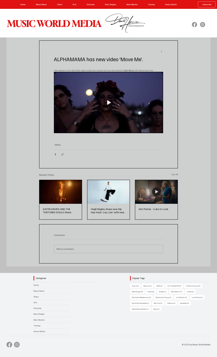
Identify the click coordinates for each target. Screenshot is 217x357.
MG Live (159, 303)
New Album (177, 291)
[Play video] (108, 102)
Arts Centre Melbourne (142, 297)
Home (36, 285)
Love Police (198, 297)
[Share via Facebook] (55, 154)
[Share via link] (62, 154)
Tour (136, 286)
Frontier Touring (194, 286)
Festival (172, 303)
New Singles (39, 314)
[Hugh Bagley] (108, 192)
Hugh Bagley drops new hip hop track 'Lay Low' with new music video (107, 210)
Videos (57, 144)
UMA (160, 286)
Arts (35, 302)
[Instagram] (202, 24)
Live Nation (182, 297)
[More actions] (161, 51)
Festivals (37, 308)
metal (191, 291)
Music (148, 286)
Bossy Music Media (141, 309)
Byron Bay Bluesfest (141, 303)
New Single (138, 291)
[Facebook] (194, 24)
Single (163, 291)
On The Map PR (175, 286)
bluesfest (185, 303)
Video (36, 296)
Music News (39, 291)
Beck (157, 309)
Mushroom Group (164, 297)
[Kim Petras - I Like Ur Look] (156, 192)
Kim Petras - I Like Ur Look (153, 209)
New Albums (39, 320)
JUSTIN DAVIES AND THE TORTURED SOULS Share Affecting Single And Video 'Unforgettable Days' (58, 210)
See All (175, 174)
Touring (37, 325)
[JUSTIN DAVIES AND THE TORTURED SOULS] (60, 192)
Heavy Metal (39, 331)
